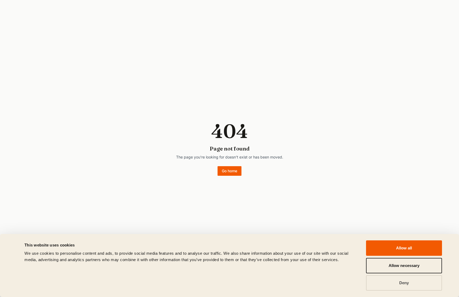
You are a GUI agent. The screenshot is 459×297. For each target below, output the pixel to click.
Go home (229, 171)
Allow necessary (404, 265)
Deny (404, 283)
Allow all (404, 248)
